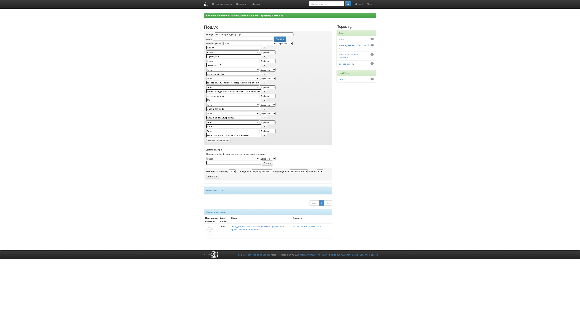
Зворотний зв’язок (369, 254)
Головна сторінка (223, 3)
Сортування (245, 171)
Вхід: (360, 3)
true (341, 79)
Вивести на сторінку (217, 171)
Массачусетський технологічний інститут (320, 254)
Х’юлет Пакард (350, 254)
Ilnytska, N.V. (315, 226)
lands (341, 39)
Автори (312, 171)
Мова (369, 3)
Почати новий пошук (218, 140)
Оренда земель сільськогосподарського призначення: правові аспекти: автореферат (257, 228)
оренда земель (346, 63)
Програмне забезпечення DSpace (253, 254)
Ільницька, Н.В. (300, 226)
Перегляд (241, 3)
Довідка (256, 3)
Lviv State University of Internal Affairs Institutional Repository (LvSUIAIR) (244, 15)
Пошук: (210, 34)
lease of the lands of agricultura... (348, 56)
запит (209, 38)
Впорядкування (281, 171)
